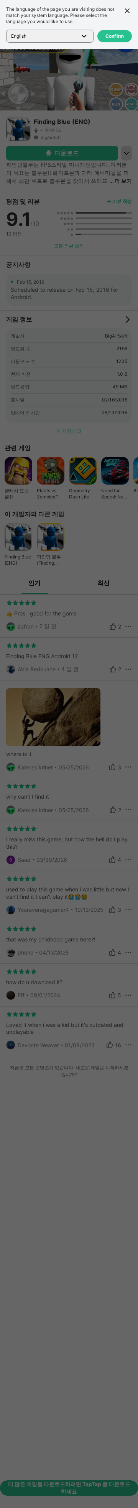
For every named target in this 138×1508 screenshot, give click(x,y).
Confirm (114, 36)
